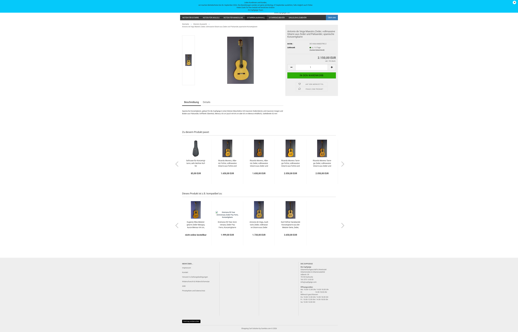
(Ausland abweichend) (317, 50)
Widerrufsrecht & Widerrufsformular (195, 282)
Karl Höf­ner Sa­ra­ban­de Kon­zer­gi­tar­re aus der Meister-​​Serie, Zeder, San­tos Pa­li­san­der (290, 225)
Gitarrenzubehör (277, 18)
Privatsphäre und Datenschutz (193, 291)
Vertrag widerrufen (191, 321)
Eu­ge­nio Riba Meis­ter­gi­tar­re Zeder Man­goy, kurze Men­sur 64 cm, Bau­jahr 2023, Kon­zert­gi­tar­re (195, 225)
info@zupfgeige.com (308, 282)
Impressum (186, 268)
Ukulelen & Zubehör (297, 18)
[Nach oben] (511, 328)
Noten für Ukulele (211, 18)
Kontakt (185, 272)
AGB (183, 286)
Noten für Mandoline (233, 18)
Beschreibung (191, 102)
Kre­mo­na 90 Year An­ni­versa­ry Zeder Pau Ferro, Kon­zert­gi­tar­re (227, 224)
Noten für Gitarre (190, 18)
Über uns (332, 18)
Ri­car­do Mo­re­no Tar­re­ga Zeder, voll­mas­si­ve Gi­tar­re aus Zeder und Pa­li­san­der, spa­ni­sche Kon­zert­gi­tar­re (322, 163)
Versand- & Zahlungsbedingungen (195, 277)
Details (206, 102)
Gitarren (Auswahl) (256, 18)
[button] (291, 67)
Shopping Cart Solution (250, 328)
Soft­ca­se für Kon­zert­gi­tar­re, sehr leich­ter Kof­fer (195, 163)
